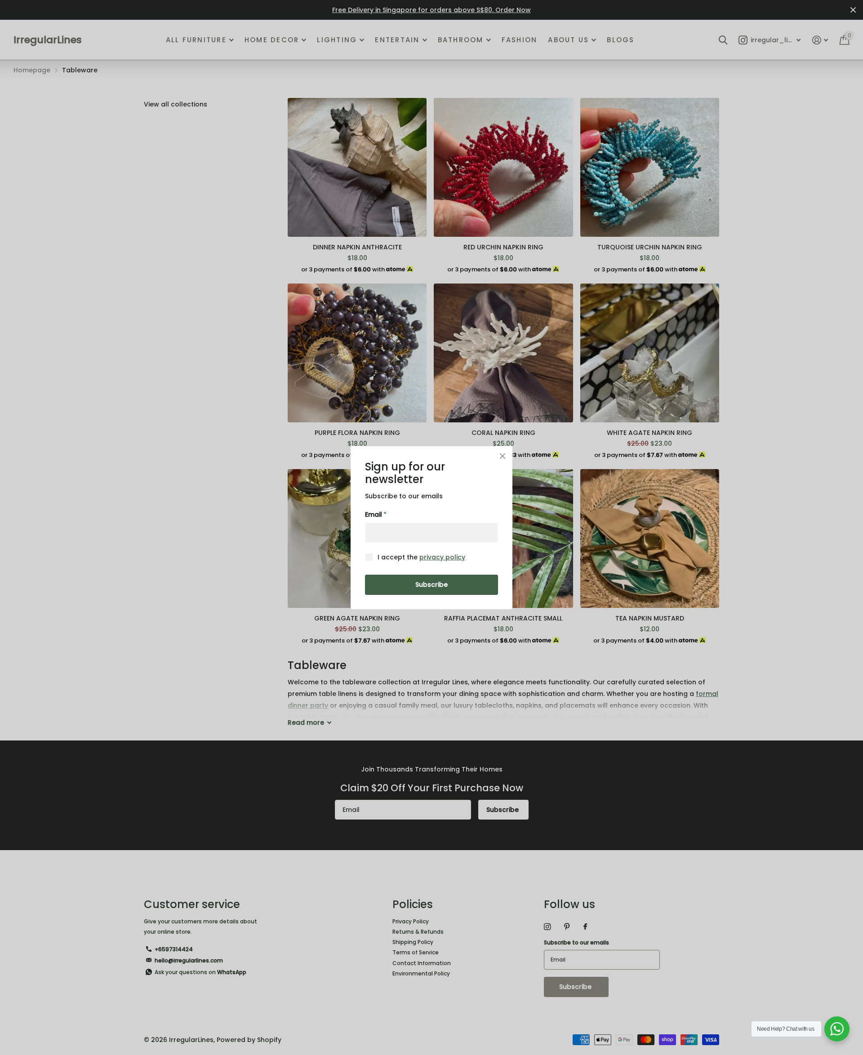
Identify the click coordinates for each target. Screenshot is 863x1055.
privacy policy (442, 556)
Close (502, 456)
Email (376, 514)
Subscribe (431, 584)
